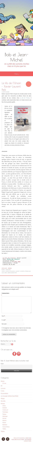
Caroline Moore (27, 441)
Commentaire (5, 294)
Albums (2, 381)
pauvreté (17, 271)
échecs (3, 269)
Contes (2, 391)
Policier (4, 422)
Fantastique (5, 412)
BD (1, 385)
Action (4, 405)
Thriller (4, 429)
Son (28, 84)
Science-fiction (6, 426)
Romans (10, 268)
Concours (3, 388)
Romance (5, 424)
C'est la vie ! (4, 268)
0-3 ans (4, 383)
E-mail (4, 320)
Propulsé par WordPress (19, 438)
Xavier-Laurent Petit (12, 272)
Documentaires (4, 393)
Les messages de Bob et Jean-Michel (9, 396)
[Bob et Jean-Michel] (16, 26)
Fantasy (4, 414)
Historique (5, 416)
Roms (5, 272)
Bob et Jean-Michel (16, 57)
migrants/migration (10, 271)
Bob (8, 92)
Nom (3, 316)
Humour (4, 420)
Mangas (3, 398)
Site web (4, 324)
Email (2, 363)
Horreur (4, 418)
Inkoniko (19, 439)
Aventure (5, 407)
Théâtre (3, 431)
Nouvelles (3, 401)
